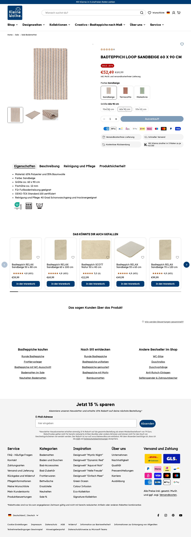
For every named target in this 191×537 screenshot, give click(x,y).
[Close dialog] (124, 236)
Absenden (95, 300)
